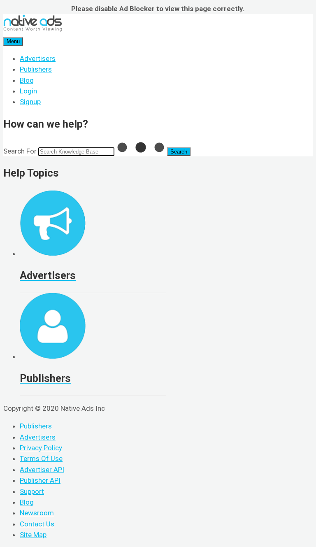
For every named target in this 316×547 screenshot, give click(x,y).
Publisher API (40, 480)
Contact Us (37, 524)
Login (28, 91)
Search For (20, 151)
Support (32, 491)
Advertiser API (42, 470)
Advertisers (38, 58)
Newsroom (37, 513)
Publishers (36, 69)
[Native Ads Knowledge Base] (32, 30)
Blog (27, 80)
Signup (30, 102)
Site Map (33, 535)
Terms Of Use (41, 458)
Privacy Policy (41, 448)
